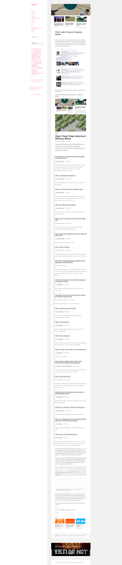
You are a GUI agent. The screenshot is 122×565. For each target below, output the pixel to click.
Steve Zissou (64, 535)
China (38, 54)
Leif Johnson (60, 352)
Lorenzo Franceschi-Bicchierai (64, 366)
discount (40, 55)
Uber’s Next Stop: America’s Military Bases (69, 189)
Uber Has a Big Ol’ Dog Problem (65, 205)
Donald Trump (36, 57)
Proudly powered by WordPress (77, 562)
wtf (55, 536)
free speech (33, 58)
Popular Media (71, 535)
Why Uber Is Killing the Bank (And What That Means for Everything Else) (70, 261)
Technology (34, 12)
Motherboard (60, 325)
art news (41, 50)
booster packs (38, 51)
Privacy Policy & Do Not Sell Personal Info (37, 28)
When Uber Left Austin (62, 336)
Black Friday (33, 51)
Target (36, 69)
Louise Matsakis (61, 179)
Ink (32, 24)
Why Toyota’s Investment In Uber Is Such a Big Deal (70, 219)
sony (34, 69)
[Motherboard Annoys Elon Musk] (80, 521)
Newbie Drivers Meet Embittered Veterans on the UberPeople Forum (69, 392)
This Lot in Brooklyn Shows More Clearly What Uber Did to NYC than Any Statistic (70, 420)
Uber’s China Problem (62, 247)
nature (32, 61)
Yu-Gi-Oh (33, 20)
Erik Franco (59, 424)
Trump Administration (35, 73)
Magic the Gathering (35, 18)
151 (32, 48)
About (33, 25)
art (32, 50)
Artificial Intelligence (36, 50)
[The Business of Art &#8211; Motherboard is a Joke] (60, 521)
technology (34, 70)
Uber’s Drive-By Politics (62, 376)
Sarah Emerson (60, 161)
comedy (37, 55)
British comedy (34, 52)
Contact (33, 31)
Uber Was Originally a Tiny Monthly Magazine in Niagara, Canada (70, 280)
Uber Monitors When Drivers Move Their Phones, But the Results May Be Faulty (68, 362)
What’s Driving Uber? (62, 322)
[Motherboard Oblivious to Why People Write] (70, 521)
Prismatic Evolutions (35, 67)
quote (41, 67)
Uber (84, 535)
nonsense (38, 61)
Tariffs (33, 14)
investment (34, 59)
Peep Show (33, 62)
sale (32, 69)
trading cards (35, 72)
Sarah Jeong (59, 437)
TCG (38, 69)
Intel (39, 58)
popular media (80, 535)
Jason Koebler (60, 284)
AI (33, 48)
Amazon (35, 48)
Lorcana (33, 22)
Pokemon (33, 16)
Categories (33, 42)
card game (34, 54)
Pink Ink (34, 5)
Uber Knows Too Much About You (66, 434)
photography (38, 62)
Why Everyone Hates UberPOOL (65, 308)
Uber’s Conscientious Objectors (65, 175)
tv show (41, 73)
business (38, 52)
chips (39, 54)
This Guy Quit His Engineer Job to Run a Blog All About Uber (71, 234)
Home (33, 10)
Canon (41, 52)
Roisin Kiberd (60, 397)
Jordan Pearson (60, 410)
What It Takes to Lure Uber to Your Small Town (70, 349)
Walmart (33, 74)
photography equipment (35, 64)
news (35, 61)
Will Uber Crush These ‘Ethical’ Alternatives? (70, 407)
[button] (65, 106)
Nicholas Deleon (61, 192)
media (37, 59)
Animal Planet (40, 48)
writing (36, 74)
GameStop (37, 58)
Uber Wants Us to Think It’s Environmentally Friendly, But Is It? (69, 157)
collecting (33, 55)
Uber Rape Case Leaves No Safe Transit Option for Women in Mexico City (70, 295)
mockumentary (40, 59)
